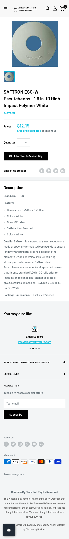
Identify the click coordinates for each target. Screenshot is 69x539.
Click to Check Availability (25, 156)
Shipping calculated (29, 130)
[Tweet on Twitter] (55, 170)
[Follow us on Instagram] (20, 444)
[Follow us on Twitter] (13, 444)
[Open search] (48, 8)
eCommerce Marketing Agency (20, 524)
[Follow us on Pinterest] (27, 444)
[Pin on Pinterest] (48, 170)
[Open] (9, 530)
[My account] (55, 8)
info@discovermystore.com (34, 341)
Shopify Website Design (53, 524)
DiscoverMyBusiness (36, 529)
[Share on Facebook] (41, 170)
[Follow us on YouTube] (34, 444)
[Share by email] (62, 170)
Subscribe (15, 414)
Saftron (9, 113)
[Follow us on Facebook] (6, 444)
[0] (62, 8)
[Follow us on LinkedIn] (41, 444)
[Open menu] (5, 8)
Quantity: (9, 142)
